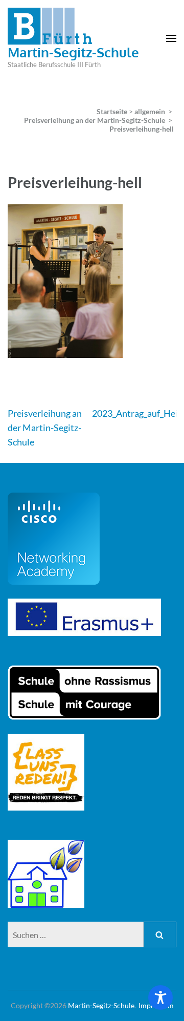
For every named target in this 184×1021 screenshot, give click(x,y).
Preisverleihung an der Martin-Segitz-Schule (45, 428)
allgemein (149, 111)
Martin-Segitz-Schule (73, 52)
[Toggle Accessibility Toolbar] (160, 997)
